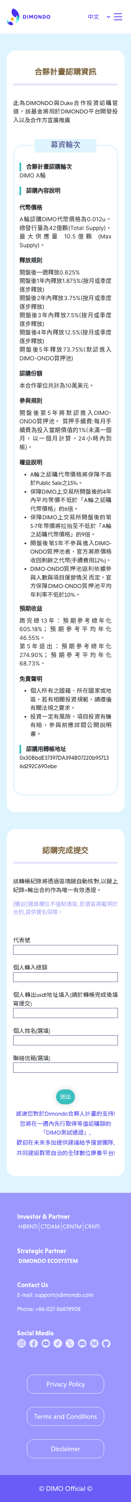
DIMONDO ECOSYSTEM (48, 1261)
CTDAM (50, 1226)
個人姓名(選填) (31, 1031)
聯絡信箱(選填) (31, 1058)
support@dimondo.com (64, 1295)
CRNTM (72, 1226)
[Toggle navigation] (118, 16)
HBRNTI (28, 1226)
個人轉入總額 (30, 968)
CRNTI (92, 1226)
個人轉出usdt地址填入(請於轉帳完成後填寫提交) (65, 999)
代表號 (21, 940)
